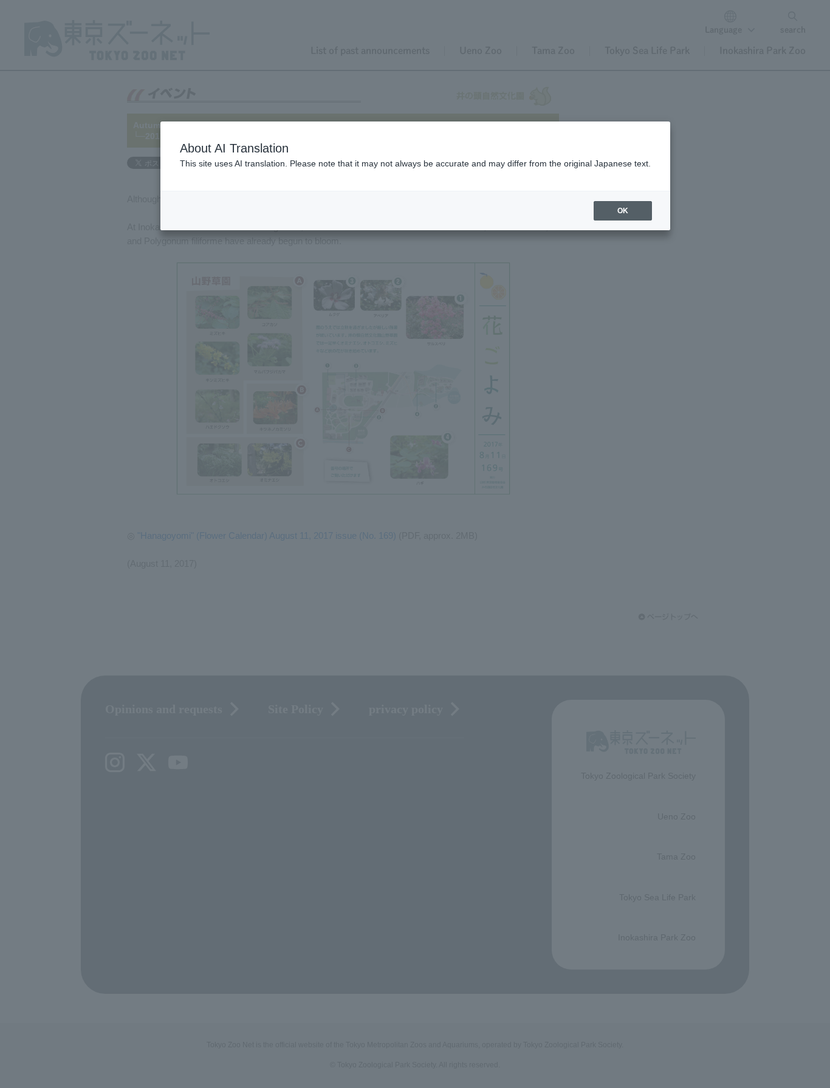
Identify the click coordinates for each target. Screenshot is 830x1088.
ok (622, 211)
